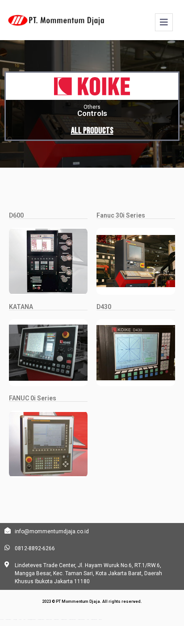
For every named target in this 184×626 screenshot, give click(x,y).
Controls (92, 113)
